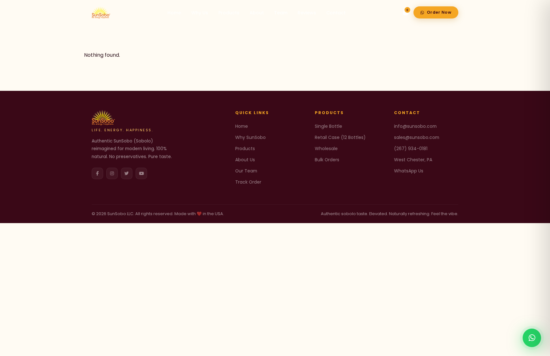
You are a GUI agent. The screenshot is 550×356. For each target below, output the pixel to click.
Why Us (199, 13)
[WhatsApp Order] (532, 338)
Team (280, 13)
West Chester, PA (413, 159)
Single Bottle (328, 126)
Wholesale (326, 148)
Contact (336, 13)
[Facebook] (97, 173)
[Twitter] (126, 173)
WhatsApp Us (408, 171)
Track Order (248, 182)
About (257, 13)
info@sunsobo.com (415, 126)
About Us (245, 159)
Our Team (246, 171)
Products (228, 13)
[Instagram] (112, 173)
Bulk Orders (327, 159)
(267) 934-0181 (410, 148)
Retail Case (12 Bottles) (340, 137)
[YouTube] (141, 173)
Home (174, 13)
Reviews (307, 13)
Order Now (439, 12)
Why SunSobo (250, 137)
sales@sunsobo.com (416, 137)
